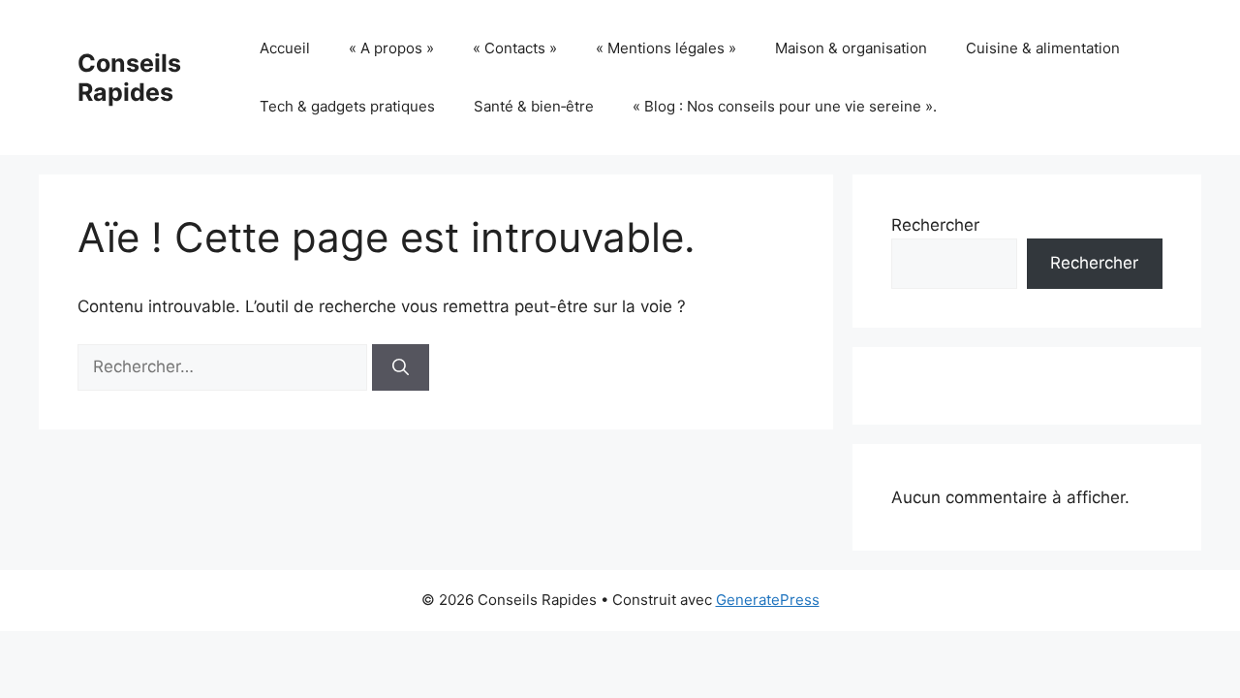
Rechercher (935, 225)
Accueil (285, 48)
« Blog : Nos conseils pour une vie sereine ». (785, 106)
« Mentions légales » (666, 48)
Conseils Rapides (129, 77)
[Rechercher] (400, 367)
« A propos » (391, 48)
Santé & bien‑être (534, 106)
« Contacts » (515, 48)
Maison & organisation (851, 48)
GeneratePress (768, 599)
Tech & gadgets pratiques (347, 106)
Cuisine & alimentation (1043, 48)
